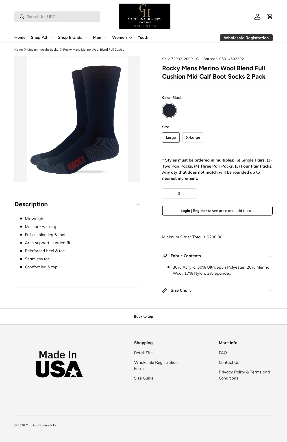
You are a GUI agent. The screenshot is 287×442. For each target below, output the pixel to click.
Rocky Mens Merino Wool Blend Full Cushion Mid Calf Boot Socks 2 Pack (93, 49)
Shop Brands (70, 37)
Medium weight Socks (42, 49)
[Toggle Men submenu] (105, 37)
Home (20, 37)
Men (97, 37)
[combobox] (57, 16)
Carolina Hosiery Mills (41, 425)
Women (119, 37)
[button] (270, 17)
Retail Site (143, 352)
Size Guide (144, 378)
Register (200, 211)
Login (185, 211)
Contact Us (229, 362)
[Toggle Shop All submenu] (51, 37)
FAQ (223, 352)
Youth (143, 37)
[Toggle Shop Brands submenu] (86, 37)
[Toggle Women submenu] (130, 37)
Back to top (143, 316)
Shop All (39, 37)
